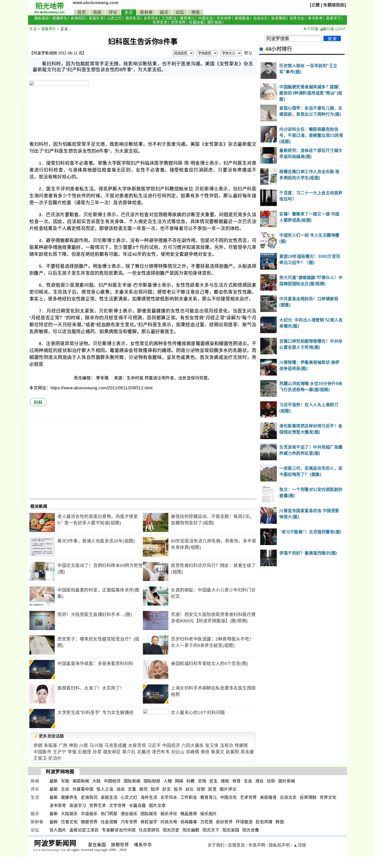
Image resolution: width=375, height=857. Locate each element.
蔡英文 (217, 752)
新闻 (97, 12)
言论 (65, 789)
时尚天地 (168, 822)
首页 (81, 12)
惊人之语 (104, 789)
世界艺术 (160, 22)
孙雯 (97, 752)
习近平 (154, 745)
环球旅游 (244, 822)
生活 (128, 12)
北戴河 (144, 752)
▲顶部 (299, 845)
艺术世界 (224, 18)
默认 (248, 53)
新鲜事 (146, 12)
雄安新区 (112, 752)
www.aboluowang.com (95, 3)
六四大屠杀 (192, 745)
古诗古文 (260, 18)
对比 (189, 789)
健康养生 (59, 18)
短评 (155, 789)
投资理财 (278, 18)
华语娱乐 (89, 814)
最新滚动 (41, 18)
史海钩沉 (78, 18)
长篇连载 (196, 22)
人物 (168, 781)
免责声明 (256, 845)
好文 (166, 789)
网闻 (179, 781)
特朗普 (241, 745)
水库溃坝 (137, 745)
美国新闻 (80, 781)
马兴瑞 (96, 745)
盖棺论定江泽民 (84, 830)
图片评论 (228, 789)
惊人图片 (57, 830)
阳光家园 (230, 830)
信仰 (271, 781)
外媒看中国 (83, 789)
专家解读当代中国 (118, 830)
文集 (132, 789)
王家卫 (40, 758)
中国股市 (42, 752)
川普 (83, 745)
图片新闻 (214, 22)
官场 (202, 781)
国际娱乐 (149, 814)
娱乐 (164, 12)
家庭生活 (96, 18)
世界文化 (297, 18)
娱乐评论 (168, 814)
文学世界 (178, 22)
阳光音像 (250, 830)
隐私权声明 (279, 845)
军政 (65, 781)
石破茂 (84, 752)
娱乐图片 (208, 814)
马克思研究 (149, 830)
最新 (53, 781)
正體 (315, 5)
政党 (143, 789)
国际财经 (152, 781)
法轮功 (226, 745)
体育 (236, 781)
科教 (190, 781)
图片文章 (157, 805)
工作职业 (169, 18)
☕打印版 (310, 29)
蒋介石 (129, 752)
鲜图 (280, 822)
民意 (212, 789)
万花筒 (206, 822)
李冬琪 (103, 378)
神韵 (73, 745)
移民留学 (149, 822)
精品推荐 (188, 814)
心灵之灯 (114, 18)
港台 (259, 781)
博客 (195, 12)
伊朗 (37, 745)
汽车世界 (129, 822)
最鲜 (53, 822)
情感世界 (89, 822)
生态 (248, 781)
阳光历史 (171, 830)
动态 (120, 789)
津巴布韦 (161, 752)
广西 (63, 745)
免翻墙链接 (333, 5)
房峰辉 (192, 752)
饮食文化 (69, 822)
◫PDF (340, 29)
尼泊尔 (55, 758)
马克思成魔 (115, 745)
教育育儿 (187, 18)
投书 (178, 789)
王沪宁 (59, 752)
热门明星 (109, 814)
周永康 (247, 752)
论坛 (180, 12)
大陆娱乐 (69, 814)
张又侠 (212, 745)
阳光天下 (211, 830)
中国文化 (205, 18)
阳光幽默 (191, 830)
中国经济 (171, 745)
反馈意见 (236, 845)
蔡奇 (205, 752)
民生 (213, 781)
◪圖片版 (327, 29)
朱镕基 (50, 745)
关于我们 (216, 845)
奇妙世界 (224, 822)
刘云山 (178, 752)
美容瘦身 (242, 18)
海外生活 (132, 18)
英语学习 (333, 18)
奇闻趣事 (188, 822)
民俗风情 (264, 822)
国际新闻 (132, 781)
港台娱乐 (129, 814)
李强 (72, 752)
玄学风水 (151, 18)
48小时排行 (278, 49)
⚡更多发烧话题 (48, 736)
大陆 (96, 781)
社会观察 (109, 822)
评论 (113, 12)
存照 (201, 789)
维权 (225, 781)
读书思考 (315, 18)
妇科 (38, 402)
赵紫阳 (232, 752)
